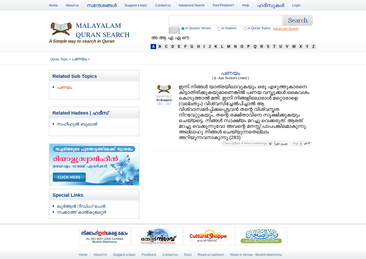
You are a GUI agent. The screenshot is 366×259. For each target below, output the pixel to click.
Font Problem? (223, 5)
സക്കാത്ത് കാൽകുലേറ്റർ (81, 212)
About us (72, 5)
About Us (100, 255)
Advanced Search (192, 5)
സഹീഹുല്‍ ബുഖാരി (77, 124)
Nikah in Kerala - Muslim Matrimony (256, 255)
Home (53, 5)
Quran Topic (59, 59)
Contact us (163, 5)
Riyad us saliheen (211, 255)
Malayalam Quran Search (103, 30)
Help (245, 5)
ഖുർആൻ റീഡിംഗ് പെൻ (81, 206)
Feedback (149, 255)
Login (296, 5)
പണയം (80, 59)
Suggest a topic (136, 5)
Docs (188, 255)
